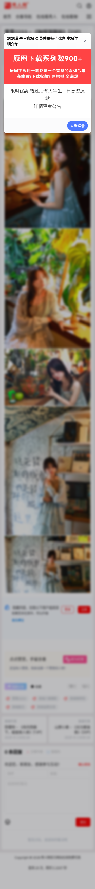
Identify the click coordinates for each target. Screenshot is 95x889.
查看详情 (77, 126)
